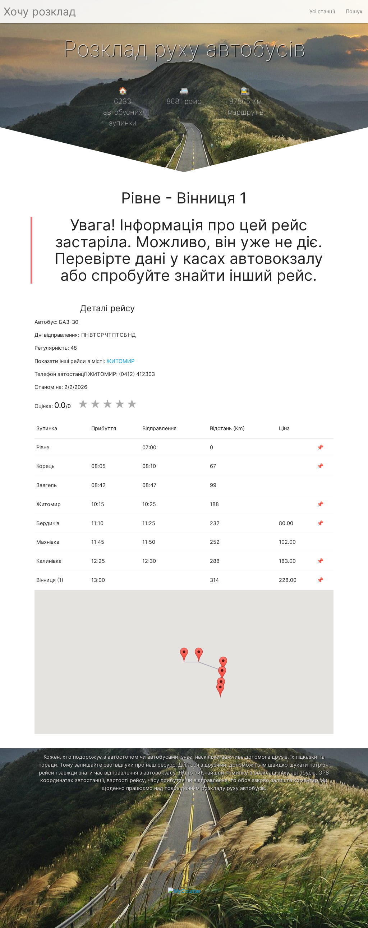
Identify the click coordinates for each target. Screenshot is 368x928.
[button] (184, 655)
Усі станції (322, 11)
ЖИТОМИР (120, 361)
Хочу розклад (40, 11)
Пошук (354, 11)
